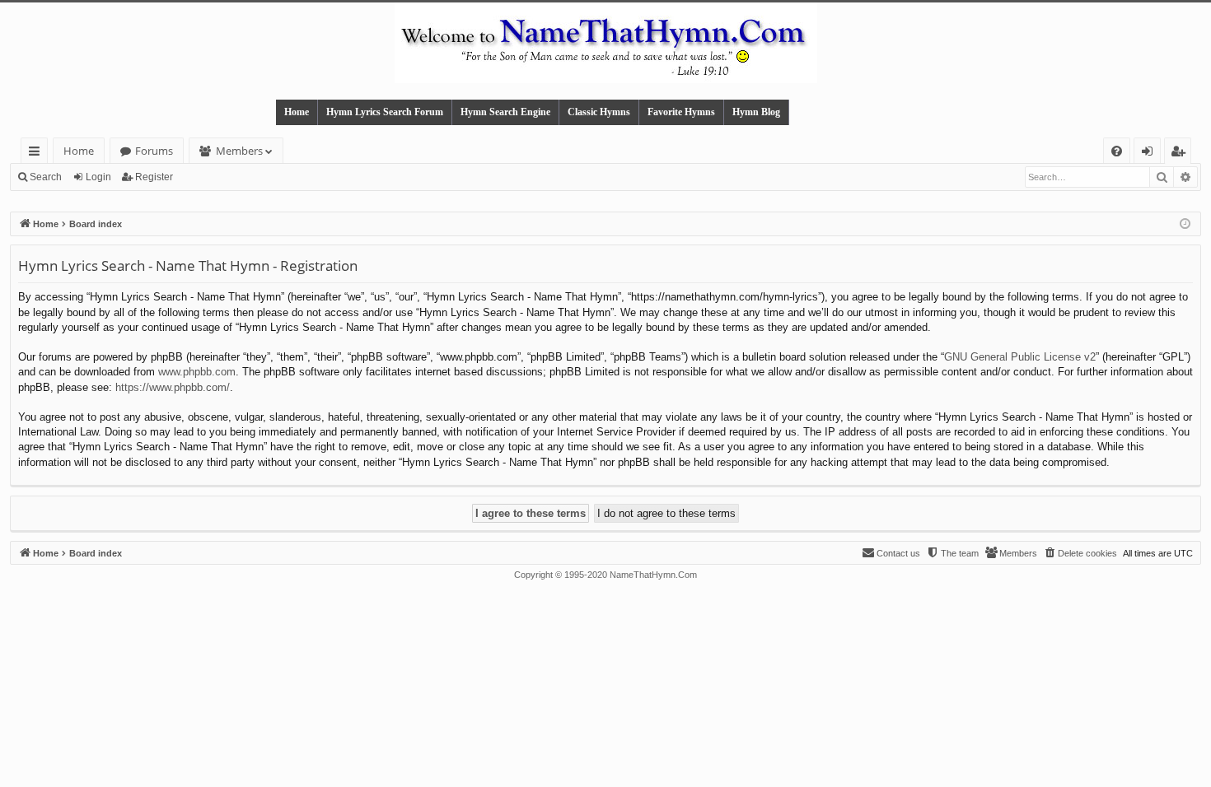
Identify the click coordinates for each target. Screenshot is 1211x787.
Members (239, 150)
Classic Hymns (599, 112)
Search (46, 177)
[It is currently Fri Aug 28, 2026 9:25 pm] (1185, 224)
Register (154, 177)
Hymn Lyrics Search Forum (384, 112)
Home (296, 112)
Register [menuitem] (1181, 153)
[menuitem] (1116, 151)
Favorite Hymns (681, 112)
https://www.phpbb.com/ (172, 387)
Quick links (37, 153)
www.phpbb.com (197, 372)
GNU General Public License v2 (1020, 357)
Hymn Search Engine (505, 112)
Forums (154, 150)
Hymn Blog (756, 112)
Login (98, 177)
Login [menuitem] (1150, 153)
